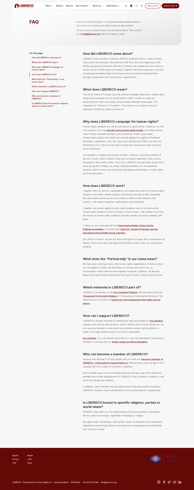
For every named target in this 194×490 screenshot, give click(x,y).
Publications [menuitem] (113, 6)
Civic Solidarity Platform (125, 292)
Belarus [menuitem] (59, 6)
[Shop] (142, 5)
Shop (29, 463)
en (126, 6)
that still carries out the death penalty (125, 130)
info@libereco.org (91, 34)
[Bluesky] (174, 482)
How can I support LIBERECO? (45, 91)
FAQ (14, 463)
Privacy (16, 459)
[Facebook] (164, 482)
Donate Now (170, 6)
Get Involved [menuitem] (83, 6)
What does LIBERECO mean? (45, 62)
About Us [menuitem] (99, 6)
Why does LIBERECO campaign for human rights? (47, 68)
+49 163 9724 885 (90, 482)
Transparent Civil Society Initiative (100, 296)
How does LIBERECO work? (44, 74)
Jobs (29, 459)
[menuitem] (50, 5)
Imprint (15, 455)
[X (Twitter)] (169, 482)
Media (30, 455)
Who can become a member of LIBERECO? (46, 97)
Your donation (156, 320)
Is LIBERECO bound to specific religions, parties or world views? (50, 104)
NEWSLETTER (152, 6)
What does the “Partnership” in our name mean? (48, 80)
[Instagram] (158, 482)
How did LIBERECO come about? (46, 57)
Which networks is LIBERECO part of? (49, 86)
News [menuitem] (50, 6)
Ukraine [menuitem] (69, 6)
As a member (89, 338)
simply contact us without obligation (129, 342)
